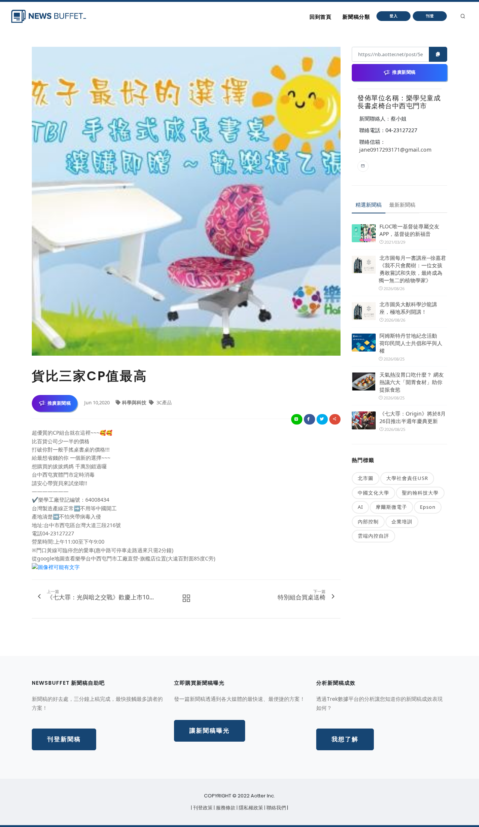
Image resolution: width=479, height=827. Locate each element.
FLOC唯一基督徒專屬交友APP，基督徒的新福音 (409, 230)
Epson (428, 507)
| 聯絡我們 (275, 807)
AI (360, 507)
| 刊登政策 (202, 807)
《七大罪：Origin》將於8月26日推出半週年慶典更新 (412, 417)
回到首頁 (320, 17)
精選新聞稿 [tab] (369, 204)
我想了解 (345, 739)
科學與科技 (134, 402)
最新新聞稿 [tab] (402, 204)
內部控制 (368, 521)
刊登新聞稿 (64, 739)
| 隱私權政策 (250, 807)
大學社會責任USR (407, 478)
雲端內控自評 (373, 535)
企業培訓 (401, 521)
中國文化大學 (373, 492)
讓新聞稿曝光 (209, 730)
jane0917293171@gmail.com (395, 149)
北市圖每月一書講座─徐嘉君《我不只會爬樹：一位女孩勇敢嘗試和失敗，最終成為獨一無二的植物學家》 (412, 269)
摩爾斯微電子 (391, 507)
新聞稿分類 (356, 17)
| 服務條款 (225, 807)
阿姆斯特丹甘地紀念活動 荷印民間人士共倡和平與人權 (410, 343)
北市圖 (365, 478)
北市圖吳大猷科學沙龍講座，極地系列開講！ (408, 308)
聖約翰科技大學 (420, 492)
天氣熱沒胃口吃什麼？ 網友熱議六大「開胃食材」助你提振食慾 (411, 382)
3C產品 (163, 402)
